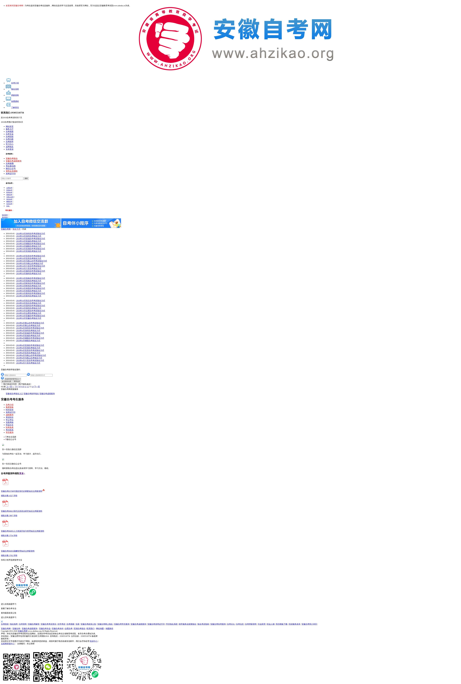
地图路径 (109, 629)
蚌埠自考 (9, 192)
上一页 (9, 387)
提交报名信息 (6, 381)
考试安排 (5, 217)
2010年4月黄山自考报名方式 (28, 325)
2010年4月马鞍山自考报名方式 (29, 358)
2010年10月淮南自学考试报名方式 (30, 278)
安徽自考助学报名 (31, 394)
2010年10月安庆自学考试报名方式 (30, 256)
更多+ (8, 206)
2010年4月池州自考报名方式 (28, 331)
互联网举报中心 (7, 644)
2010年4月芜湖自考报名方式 (28, 348)
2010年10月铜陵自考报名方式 (28, 246)
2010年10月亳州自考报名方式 (28, 296)
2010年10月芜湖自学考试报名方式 (30, 249)
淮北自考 (9, 199)
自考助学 (9, 142)
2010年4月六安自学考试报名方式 (30, 360)
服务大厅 (9, 129)
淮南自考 (9, 195)
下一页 (37, 387)
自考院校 (9, 137)
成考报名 (9, 147)
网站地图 (100, 629)
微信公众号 (10, 169)
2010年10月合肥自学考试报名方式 (30, 311)
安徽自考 (16, 629)
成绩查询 (9, 415)
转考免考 (9, 427)
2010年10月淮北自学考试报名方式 (30, 301)
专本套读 (9, 149)
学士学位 (9, 420)
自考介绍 (9, 405)
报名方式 (16, 229)
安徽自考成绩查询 (13, 161)
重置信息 (17, 381)
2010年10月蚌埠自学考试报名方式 (30, 283)
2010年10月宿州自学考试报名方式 (30, 306)
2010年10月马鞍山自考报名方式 (29, 263)
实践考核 (9, 422)
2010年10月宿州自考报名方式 (28, 308)
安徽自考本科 (57, 629)
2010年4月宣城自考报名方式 (28, 336)
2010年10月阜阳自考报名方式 (28, 291)
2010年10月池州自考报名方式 (28, 236)
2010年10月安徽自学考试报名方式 (30, 316)
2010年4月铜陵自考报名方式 (28, 341)
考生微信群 (10, 166)
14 (33, 387)
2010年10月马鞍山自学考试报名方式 (31, 261)
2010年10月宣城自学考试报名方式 (30, 239)
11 (25, 387)
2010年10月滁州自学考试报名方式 (30, 271)
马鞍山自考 (10, 197)
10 (23, 387)
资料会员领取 (11, 171)
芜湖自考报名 (79, 629)
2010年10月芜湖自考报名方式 (28, 251)
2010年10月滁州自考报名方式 (28, 274)
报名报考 (5, 215)
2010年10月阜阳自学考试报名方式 (30, 288)
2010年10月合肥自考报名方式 (28, 313)
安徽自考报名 (11, 158)
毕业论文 (9, 425)
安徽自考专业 (45, 629)
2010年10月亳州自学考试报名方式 (30, 293)
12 (28, 387)
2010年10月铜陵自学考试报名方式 (30, 244)
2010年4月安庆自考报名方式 (28, 353)
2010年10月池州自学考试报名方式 (30, 234)
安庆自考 (9, 204)
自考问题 (9, 139)
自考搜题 (9, 132)
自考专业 (9, 134)
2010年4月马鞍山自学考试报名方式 (31, 355)
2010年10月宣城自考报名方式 (28, 241)
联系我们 (90, 629)
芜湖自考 (9, 190)
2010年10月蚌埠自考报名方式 (28, 286)
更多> (22, 473)
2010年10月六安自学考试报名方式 (30, 266)
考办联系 (9, 430)
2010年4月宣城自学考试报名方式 (30, 333)
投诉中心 (93, 641)
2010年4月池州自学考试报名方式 (30, 328)
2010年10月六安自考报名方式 (28, 268)
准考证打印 (10, 174)
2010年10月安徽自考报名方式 (28, 318)
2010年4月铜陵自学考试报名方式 (30, 338)
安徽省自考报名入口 (14, 394)
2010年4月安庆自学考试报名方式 (30, 350)
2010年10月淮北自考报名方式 (28, 303)
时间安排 (9, 410)
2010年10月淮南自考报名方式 (28, 281)
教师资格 (9, 407)
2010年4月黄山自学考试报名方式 (30, 323)
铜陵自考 (9, 201)
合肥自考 (9, 188)
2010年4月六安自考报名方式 (28, 363)
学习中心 (9, 144)
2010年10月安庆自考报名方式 (28, 258)
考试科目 (9, 417)
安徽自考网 (6, 229)
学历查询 (9, 432)
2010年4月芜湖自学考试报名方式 (30, 345)
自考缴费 (9, 163)
